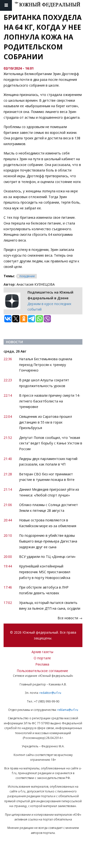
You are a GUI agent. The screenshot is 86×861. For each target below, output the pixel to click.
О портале (42, 658)
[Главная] (50, 5)
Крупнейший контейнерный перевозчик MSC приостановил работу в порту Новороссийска (44, 572)
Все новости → (70, 618)
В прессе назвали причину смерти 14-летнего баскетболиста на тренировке (49, 401)
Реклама (42, 664)
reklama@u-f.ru (67, 710)
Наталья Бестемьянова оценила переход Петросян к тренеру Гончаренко (45, 365)
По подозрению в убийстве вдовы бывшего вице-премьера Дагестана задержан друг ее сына (48, 541)
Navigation (6, 5)
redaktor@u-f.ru (50, 693)
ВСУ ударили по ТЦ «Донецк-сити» (47, 556)
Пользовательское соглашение (42, 670)
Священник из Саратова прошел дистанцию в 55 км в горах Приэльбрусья (45, 422)
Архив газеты (42, 651)
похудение (27, 276)
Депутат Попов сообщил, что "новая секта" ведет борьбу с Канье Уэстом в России (50, 443)
